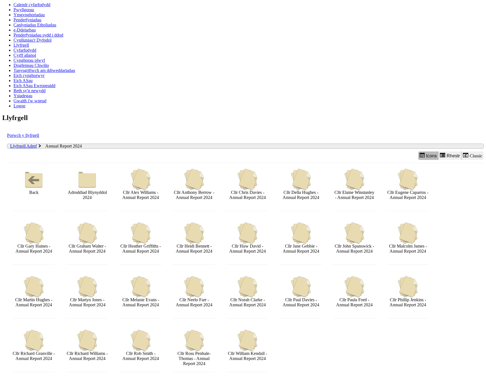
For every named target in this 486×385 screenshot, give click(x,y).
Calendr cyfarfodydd (32, 4)
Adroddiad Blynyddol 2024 (87, 195)
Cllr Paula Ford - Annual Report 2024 (354, 302)
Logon (19, 105)
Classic (476, 155)
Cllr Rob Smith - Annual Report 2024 (140, 356)
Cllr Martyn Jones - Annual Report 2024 (87, 302)
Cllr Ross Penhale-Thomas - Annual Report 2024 (194, 358)
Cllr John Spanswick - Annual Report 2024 (354, 248)
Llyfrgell (21, 45)
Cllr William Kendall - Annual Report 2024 (247, 356)
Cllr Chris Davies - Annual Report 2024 (247, 195)
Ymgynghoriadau (29, 14)
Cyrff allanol (25, 55)
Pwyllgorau (24, 9)
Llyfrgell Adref (23, 146)
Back (34, 192)
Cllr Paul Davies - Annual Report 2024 (301, 302)
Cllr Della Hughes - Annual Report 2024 (301, 195)
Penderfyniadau (27, 19)
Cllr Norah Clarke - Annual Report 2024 (247, 302)
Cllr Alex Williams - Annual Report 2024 (140, 195)
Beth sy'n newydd (30, 90)
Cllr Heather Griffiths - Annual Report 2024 (140, 248)
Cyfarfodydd (25, 50)
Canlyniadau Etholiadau (35, 24)
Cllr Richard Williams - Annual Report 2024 (87, 356)
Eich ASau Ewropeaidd (34, 85)
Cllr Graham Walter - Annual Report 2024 (87, 248)
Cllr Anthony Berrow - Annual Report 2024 (194, 195)
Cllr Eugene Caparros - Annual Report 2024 (407, 195)
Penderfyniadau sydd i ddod (38, 35)
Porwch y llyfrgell (23, 135)
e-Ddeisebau (25, 30)
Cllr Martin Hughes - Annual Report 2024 (33, 302)
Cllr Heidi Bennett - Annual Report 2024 (194, 248)
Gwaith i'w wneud (30, 100)
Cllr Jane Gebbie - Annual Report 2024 (301, 248)
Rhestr (453, 155)
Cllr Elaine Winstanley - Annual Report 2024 (354, 195)
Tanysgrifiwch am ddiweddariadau (44, 70)
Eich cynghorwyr (29, 75)
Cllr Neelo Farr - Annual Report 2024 (194, 302)
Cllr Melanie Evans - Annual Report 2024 (140, 302)
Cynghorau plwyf (29, 60)
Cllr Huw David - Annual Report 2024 (247, 248)
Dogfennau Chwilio (31, 65)
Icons (431, 155)
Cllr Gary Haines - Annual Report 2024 (33, 248)
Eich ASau (23, 80)
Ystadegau (23, 95)
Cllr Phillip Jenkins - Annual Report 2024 (408, 302)
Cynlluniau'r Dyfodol (32, 40)
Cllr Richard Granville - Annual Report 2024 (34, 356)
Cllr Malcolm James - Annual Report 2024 (408, 248)
